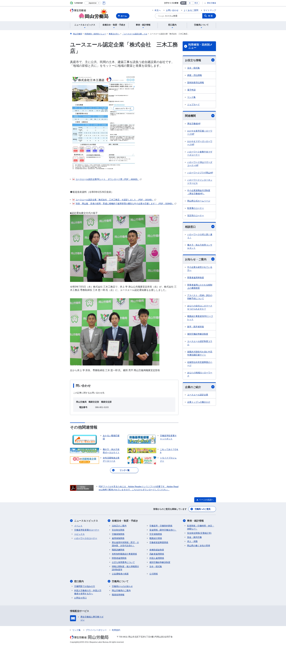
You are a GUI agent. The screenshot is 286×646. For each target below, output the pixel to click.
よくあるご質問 (191, 10)
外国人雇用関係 (156, 558)
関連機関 (190, 115)
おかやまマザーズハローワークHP (199, 143)
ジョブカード (193, 104)
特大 (196, 3)
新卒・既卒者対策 (195, 326)
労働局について (120, 581)
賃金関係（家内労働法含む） (163, 530)
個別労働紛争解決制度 (197, 334)
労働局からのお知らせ (122, 586)
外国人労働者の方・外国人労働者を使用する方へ (87, 592)
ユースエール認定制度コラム (199, 343)
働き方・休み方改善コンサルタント (199, 246)
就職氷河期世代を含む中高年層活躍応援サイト (199, 353)
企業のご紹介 (193, 387)
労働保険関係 (118, 534)
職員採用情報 (118, 594)
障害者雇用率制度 (195, 277)
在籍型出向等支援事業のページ (199, 363)
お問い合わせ (172, 10)
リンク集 (191, 97)
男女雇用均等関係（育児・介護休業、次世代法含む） (125, 544)
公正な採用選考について (123, 562)
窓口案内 (79, 581)
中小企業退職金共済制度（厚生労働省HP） (198, 192)
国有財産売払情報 (195, 82)
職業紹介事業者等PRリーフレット (200, 318)
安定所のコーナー (195, 215)
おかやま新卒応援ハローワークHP (199, 132)
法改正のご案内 (119, 526)
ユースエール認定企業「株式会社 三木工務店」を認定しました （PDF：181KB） (114, 199)
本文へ (157, 10)
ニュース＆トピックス (86, 520)
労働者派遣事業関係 (158, 542)
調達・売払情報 (194, 75)
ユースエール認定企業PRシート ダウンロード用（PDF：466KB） (107, 179)
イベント (78, 526)
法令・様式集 (193, 68)
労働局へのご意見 (202, 509)
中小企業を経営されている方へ (199, 268)
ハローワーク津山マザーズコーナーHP (199, 164)
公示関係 (153, 574)
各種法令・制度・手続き (125, 520)
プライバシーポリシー (96, 630)
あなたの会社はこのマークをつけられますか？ (199, 307)
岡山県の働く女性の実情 (198, 545)
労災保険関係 (155, 534)
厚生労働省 (211, 3)
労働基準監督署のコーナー (86, 530)
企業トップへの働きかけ (198, 402)
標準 (183, 3)
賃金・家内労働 (194, 537)
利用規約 (116, 630)
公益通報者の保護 (120, 574)
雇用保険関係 (118, 538)
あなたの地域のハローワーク (199, 374)
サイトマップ (209, 10)
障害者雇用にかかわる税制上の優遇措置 (199, 286)
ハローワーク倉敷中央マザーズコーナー (199, 153)
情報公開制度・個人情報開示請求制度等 (125, 568)
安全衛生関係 (118, 530)
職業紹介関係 (155, 538)
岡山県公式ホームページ (198, 201)
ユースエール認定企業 (197, 395)
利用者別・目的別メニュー (200, 46)
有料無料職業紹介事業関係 (124, 554)
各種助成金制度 (156, 550)
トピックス (79, 534)
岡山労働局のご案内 (121, 590)
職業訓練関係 (118, 550)
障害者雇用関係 (119, 558)
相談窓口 (190, 226)
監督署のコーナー (195, 208)
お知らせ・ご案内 (195, 259)
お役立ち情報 (193, 60)
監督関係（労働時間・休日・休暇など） (200, 527)
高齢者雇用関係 (156, 554)
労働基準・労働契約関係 (160, 526)
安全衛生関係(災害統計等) (199, 533)
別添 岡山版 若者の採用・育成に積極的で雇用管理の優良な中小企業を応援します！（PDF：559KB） (125, 203)
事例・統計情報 (195, 520)
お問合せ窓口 (80, 598)
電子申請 (191, 90)
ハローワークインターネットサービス (199, 181)
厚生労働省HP (193, 123)
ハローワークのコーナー (85, 538)
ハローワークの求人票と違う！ (199, 236)
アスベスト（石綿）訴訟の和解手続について (199, 297)
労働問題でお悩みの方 (84, 586)
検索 (210, 16)
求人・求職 (192, 541)
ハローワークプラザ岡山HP (200, 172)
